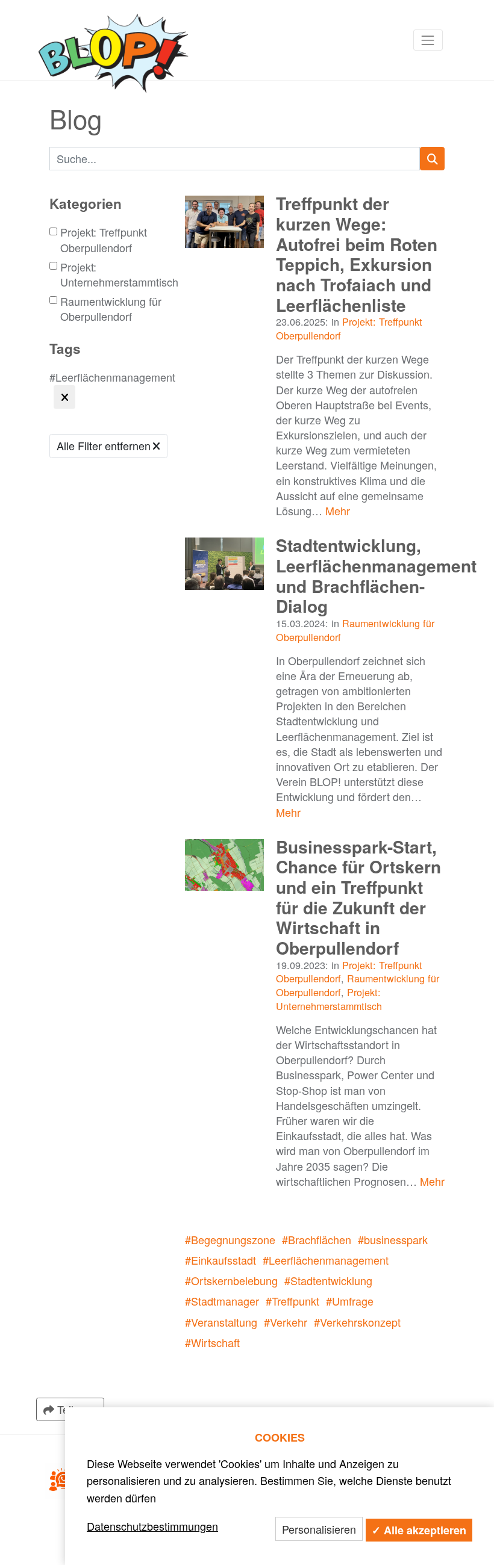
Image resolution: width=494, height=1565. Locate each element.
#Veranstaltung (221, 1322)
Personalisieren (319, 1529)
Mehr (337, 510)
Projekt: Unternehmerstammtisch (119, 274)
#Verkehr (285, 1322)
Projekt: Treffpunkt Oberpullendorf (103, 240)
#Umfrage (350, 1301)
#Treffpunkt (292, 1301)
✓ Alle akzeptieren (419, 1530)
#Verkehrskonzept (357, 1322)
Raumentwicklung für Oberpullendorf (110, 309)
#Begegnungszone (230, 1239)
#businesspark (393, 1239)
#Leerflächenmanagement (326, 1260)
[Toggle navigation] (428, 40)
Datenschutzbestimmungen (152, 1526)
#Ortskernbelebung (231, 1280)
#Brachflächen (316, 1239)
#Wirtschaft (212, 1342)
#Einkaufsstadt (220, 1260)
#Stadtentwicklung (328, 1280)
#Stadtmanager (222, 1301)
